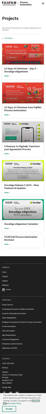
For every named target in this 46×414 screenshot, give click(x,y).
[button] (43, 3)
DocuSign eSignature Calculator (21, 224)
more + (7, 76)
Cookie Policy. (15, 403)
